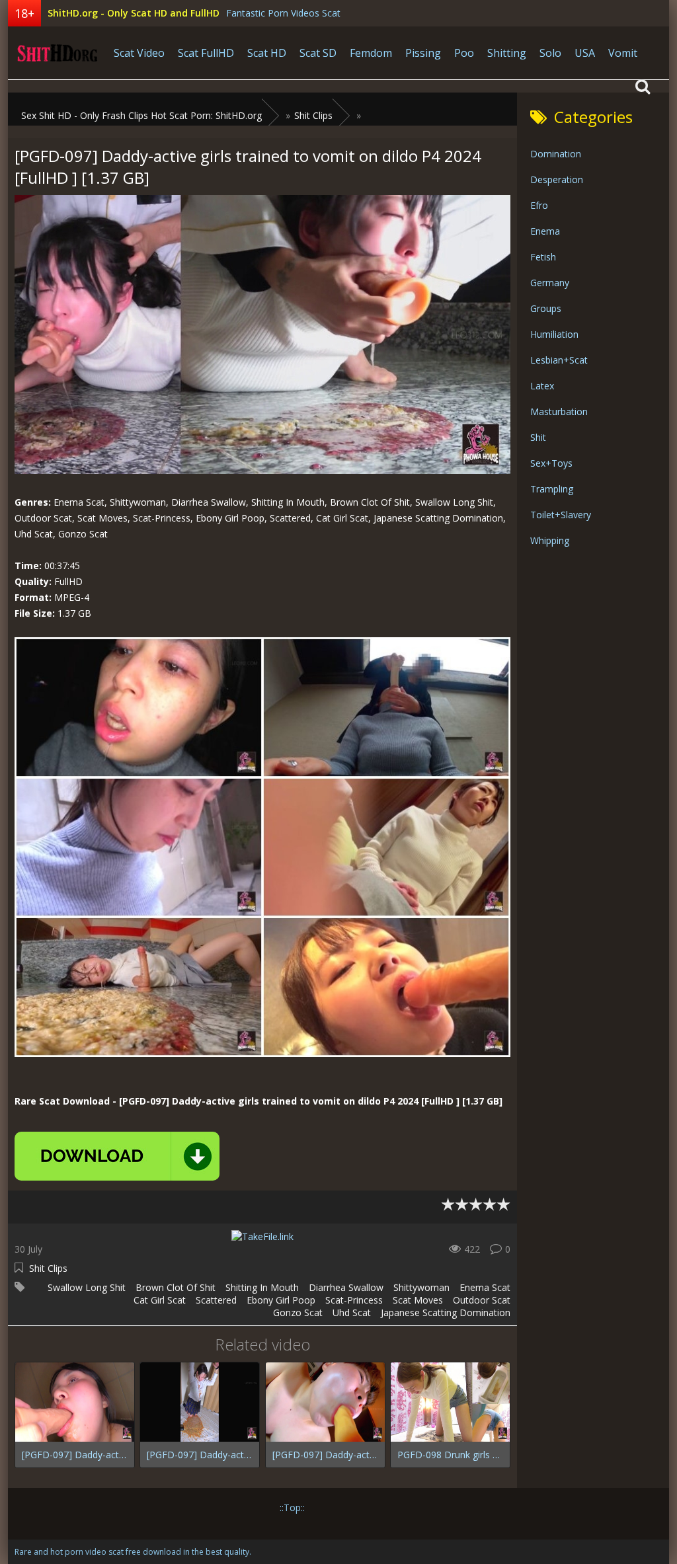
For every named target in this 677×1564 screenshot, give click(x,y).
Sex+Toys (551, 463)
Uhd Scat (352, 1312)
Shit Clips (48, 1268)
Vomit (622, 53)
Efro (539, 205)
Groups (545, 308)
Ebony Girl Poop (281, 1300)
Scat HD (266, 53)
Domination (555, 153)
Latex (542, 385)
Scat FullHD (206, 53)
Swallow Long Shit (87, 1287)
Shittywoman (421, 1287)
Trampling (551, 489)
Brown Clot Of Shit (176, 1287)
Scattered (216, 1300)
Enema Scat (484, 1287)
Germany (549, 282)
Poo (464, 53)
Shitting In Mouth (262, 1287)
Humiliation (554, 334)
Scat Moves (418, 1300)
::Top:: (292, 1507)
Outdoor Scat (481, 1300)
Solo (550, 53)
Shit (538, 437)
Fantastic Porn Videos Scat (283, 13)
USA (585, 53)
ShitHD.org (57, 52)
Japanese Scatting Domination (445, 1312)
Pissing (423, 53)
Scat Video (139, 53)
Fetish (543, 257)
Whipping (549, 540)
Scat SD (318, 53)
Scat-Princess (354, 1300)
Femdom (371, 53)
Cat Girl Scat (160, 1300)
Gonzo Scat (298, 1312)
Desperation (556, 179)
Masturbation (559, 411)
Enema (545, 231)
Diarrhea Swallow (346, 1287)
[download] (117, 1156)
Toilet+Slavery (560, 514)
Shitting (506, 53)
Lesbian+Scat (559, 360)
